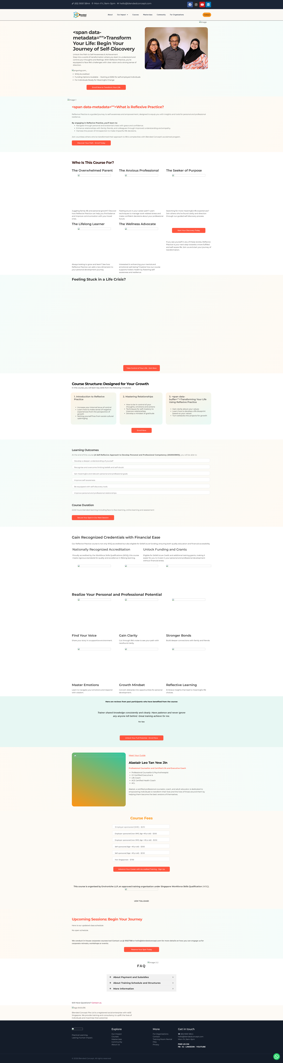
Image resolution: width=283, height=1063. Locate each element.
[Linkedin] (208, 4)
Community (161, 15)
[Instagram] (196, 4)
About (110, 15)
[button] (75, 716)
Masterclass (147, 15)
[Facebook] (190, 4)
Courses (135, 15)
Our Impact (121, 15)
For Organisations (177, 15)
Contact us (96, 1003)
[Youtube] (202, 4)
